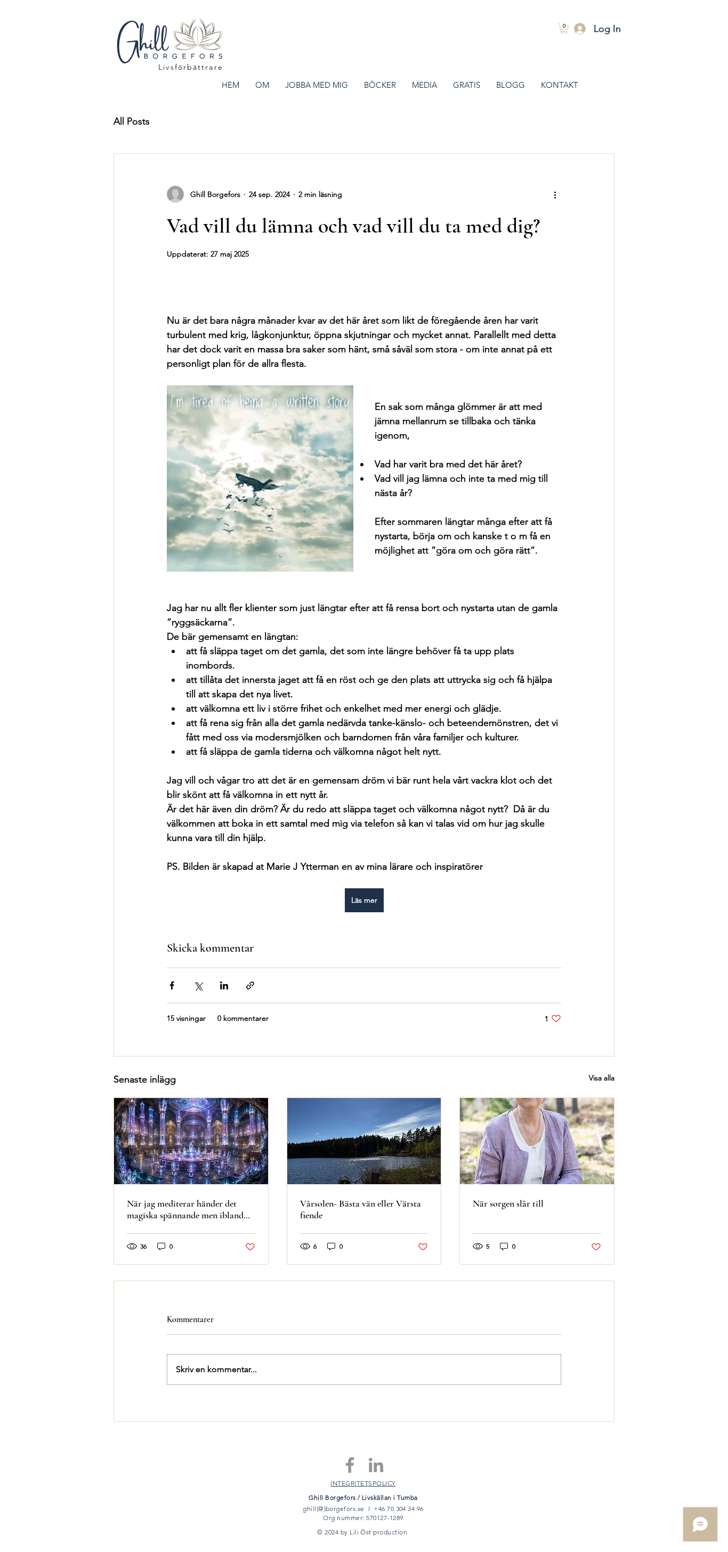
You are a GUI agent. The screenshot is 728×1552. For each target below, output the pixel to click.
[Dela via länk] (250, 985)
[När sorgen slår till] (537, 1141)
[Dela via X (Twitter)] (198, 985)
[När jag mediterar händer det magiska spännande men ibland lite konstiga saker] (191, 1141)
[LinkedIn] (376, 1465)
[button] (564, 28)
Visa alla (601, 1078)
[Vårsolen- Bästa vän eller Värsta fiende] (364, 1141)
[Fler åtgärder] (554, 194)
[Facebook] (349, 1465)
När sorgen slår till (508, 1203)
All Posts (132, 121)
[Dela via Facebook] (172, 985)
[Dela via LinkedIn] (224, 985)
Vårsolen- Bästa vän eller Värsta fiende (360, 1209)
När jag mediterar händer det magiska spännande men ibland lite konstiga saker (185, 1209)
